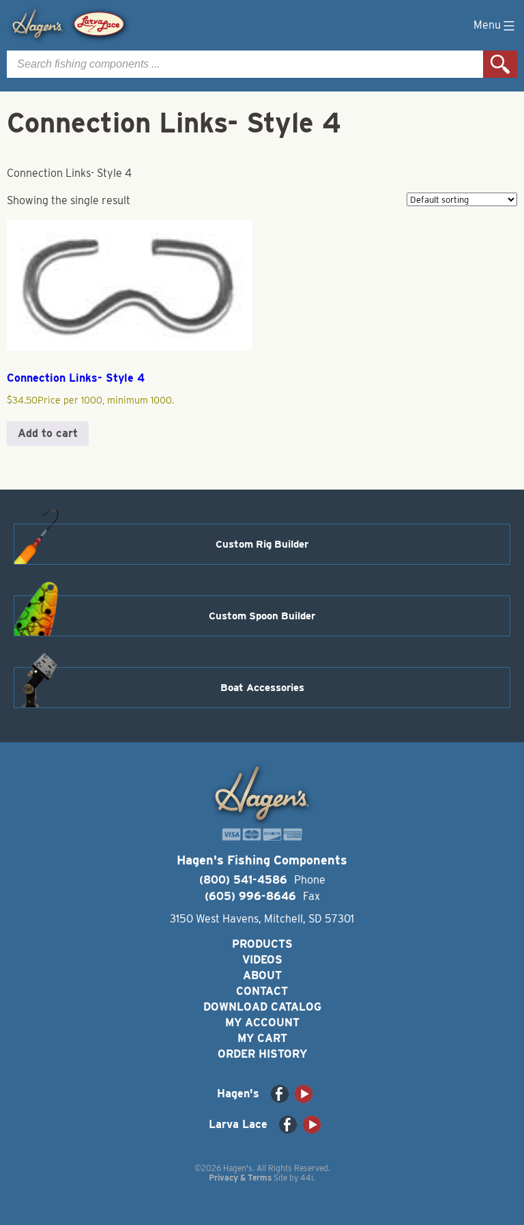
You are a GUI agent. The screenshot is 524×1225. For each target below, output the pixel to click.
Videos (262, 959)
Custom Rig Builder (262, 544)
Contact (262, 991)
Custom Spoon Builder (262, 616)
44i (306, 1177)
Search (500, 64)
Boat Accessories (262, 687)
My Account (262, 1022)
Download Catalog (262, 1006)
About (262, 975)
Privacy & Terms (240, 1177)
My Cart (262, 1038)
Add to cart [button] (48, 433)
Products (262, 944)
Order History (262, 1053)
